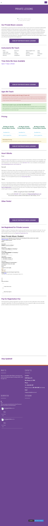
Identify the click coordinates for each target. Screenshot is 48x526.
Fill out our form (5, 159)
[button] (24, 41)
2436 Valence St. (28, 378)
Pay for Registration (6, 187)
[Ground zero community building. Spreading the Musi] (28, 415)
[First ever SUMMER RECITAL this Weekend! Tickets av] (36, 465)
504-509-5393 (36, 387)
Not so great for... (7, 135)
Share (3, 415)
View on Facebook (3, 414)
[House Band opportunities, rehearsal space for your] (43, 441)
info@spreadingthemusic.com (34, 194)
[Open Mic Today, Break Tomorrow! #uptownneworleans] (28, 430)
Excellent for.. (22, 132)
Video (4, 412)
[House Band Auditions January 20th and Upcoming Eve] (43, 410)
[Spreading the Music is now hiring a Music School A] (28, 488)
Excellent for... (6, 132)
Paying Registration (25, 176)
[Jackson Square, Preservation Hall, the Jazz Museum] (43, 475)
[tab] (8, 132)
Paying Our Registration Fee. (21, 233)
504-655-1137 (26, 162)
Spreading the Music (8, 408)
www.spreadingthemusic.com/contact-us (11, 164)
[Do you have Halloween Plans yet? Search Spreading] (36, 437)
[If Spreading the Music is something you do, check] (36, 414)
